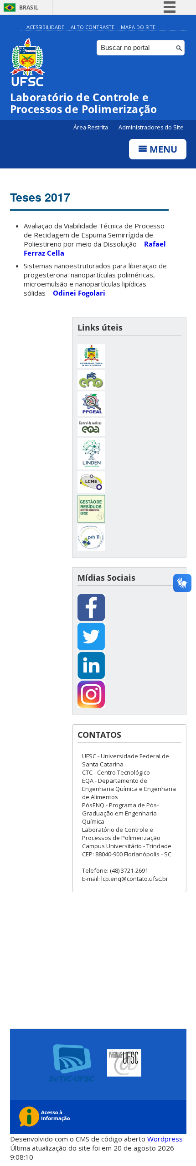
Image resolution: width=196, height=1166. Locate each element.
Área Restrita (91, 127)
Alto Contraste (92, 27)
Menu (162, 149)
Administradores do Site (151, 127)
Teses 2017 (40, 197)
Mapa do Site (138, 27)
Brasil (28, 7)
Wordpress (165, 1138)
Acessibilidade (45, 27)
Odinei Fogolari (79, 292)
